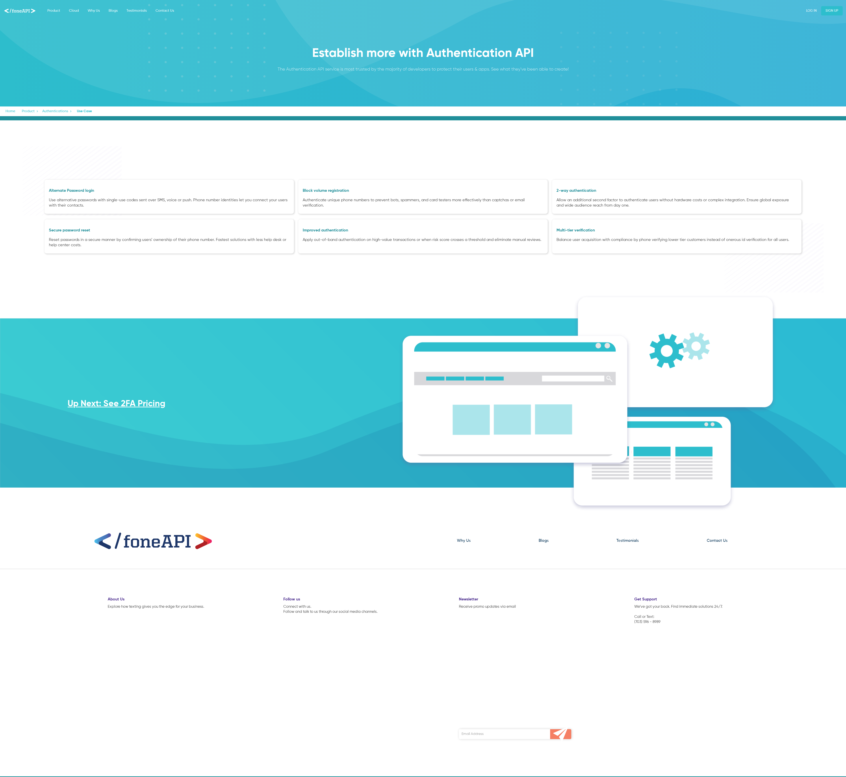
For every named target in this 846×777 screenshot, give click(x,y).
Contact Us (165, 11)
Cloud (74, 11)
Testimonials (136, 11)
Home (10, 111)
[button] (30, 111)
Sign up (832, 10)
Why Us (94, 11)
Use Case (84, 111)
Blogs (113, 11)
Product (53, 11)
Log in (811, 10)
